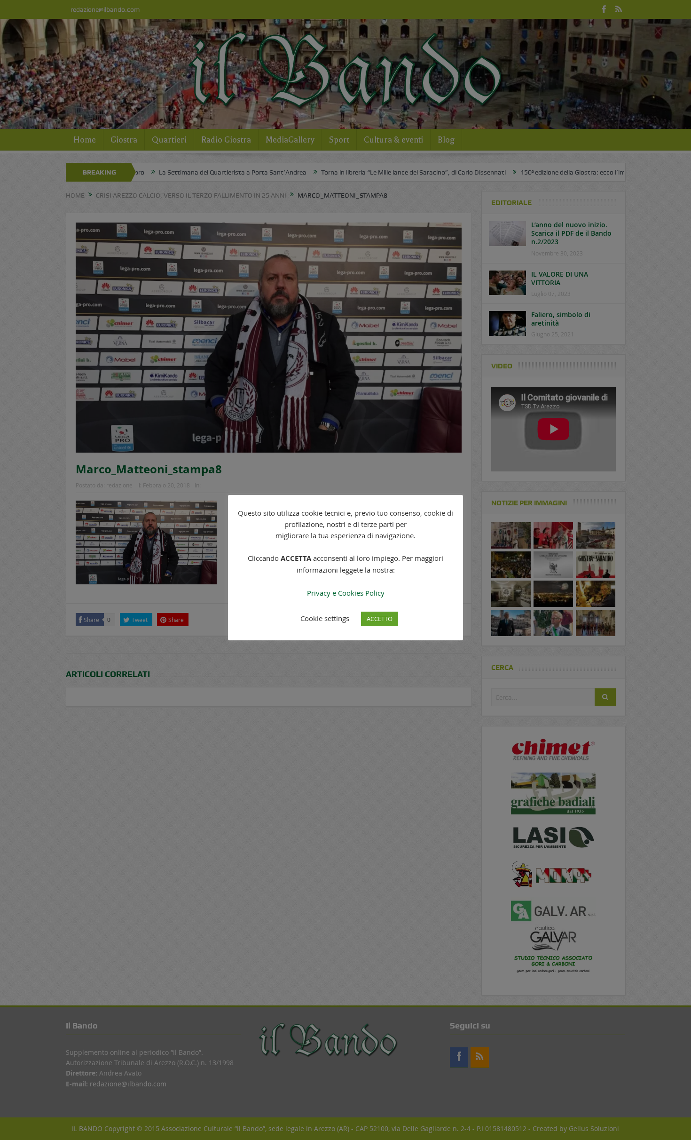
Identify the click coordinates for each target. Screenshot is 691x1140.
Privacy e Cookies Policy (346, 593)
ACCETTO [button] (380, 618)
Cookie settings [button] (324, 618)
